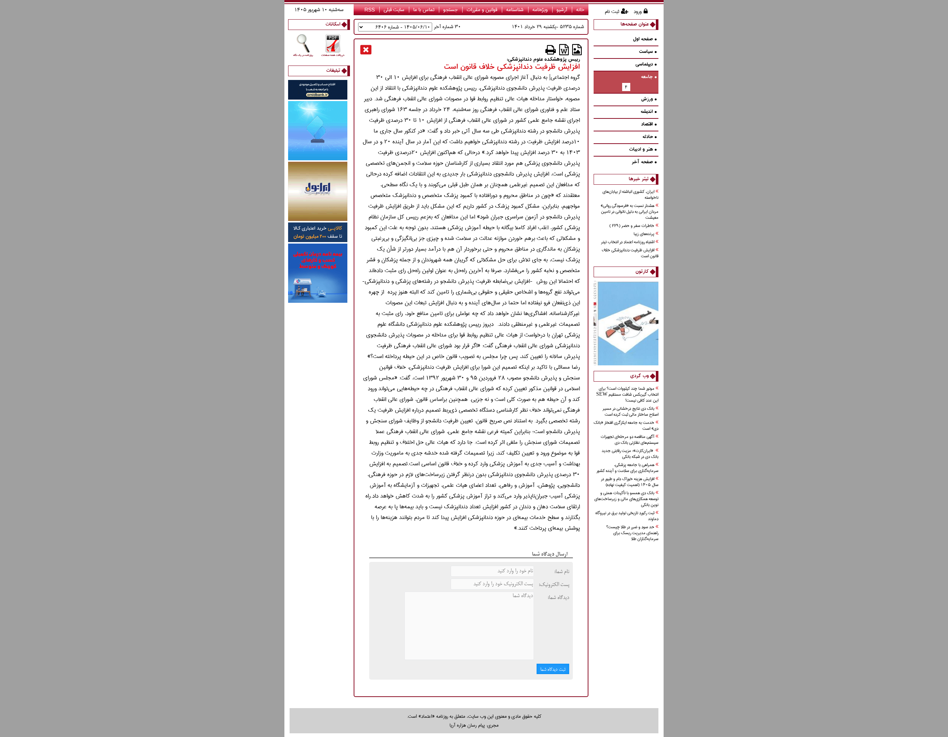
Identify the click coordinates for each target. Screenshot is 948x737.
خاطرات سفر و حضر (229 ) (631, 226)
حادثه (647, 137)
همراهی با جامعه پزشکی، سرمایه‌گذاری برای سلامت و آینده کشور (627, 468)
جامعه (647, 77)
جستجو (450, 9)
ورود (638, 11)
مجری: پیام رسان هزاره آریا (474, 725)
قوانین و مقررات (482, 9)
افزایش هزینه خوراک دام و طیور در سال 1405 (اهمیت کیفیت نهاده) (629, 482)
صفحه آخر (642, 162)
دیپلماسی (644, 64)
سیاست (646, 52)
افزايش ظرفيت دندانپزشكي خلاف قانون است (630, 253)
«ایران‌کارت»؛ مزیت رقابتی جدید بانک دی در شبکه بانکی (630, 454)
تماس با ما (423, 9)
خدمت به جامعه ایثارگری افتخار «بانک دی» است (626, 425)
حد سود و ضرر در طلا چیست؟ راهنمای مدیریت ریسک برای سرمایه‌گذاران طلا (632, 533)
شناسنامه (515, 9)
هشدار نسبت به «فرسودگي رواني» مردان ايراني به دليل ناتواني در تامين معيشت (629, 211)
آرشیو (562, 9)
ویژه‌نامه (540, 9)
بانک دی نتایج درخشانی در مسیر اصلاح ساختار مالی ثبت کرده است (630, 411)
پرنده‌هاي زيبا (644, 234)
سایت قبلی (394, 9)
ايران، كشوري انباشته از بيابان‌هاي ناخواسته (630, 194)
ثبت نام (612, 11)
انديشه (647, 112)
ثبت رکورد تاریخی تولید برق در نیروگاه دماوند (626, 516)
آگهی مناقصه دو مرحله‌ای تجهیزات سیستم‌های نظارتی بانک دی (629, 439)
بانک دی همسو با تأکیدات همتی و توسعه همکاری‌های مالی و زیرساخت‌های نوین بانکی (626, 499)
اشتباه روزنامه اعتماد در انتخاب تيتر (627, 242)
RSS (369, 10)
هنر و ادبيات (641, 150)
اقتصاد (647, 124)
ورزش (647, 99)
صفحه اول (643, 39)
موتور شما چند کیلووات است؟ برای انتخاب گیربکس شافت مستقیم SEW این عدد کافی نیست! (627, 394)
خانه (580, 9)
